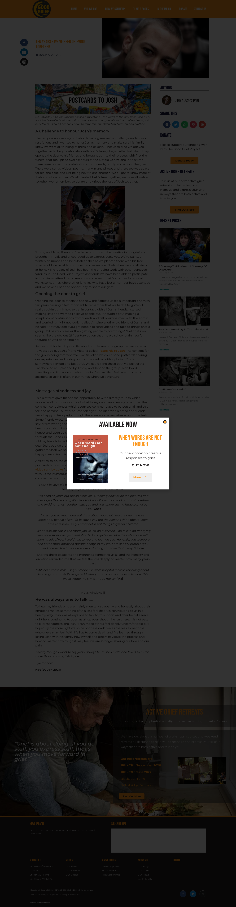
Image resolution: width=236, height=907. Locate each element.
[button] (165, 422)
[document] (118, 453)
